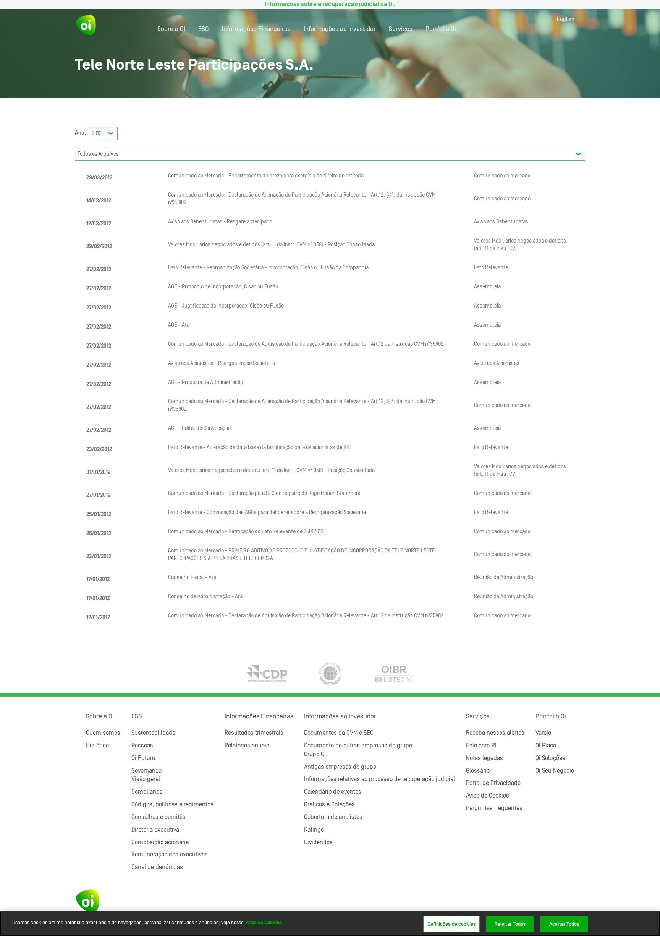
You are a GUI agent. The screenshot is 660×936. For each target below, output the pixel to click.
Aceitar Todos (564, 923)
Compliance (146, 792)
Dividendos (318, 842)
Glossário (478, 771)
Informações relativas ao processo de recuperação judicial (379, 779)
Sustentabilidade (153, 733)
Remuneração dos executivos (169, 854)
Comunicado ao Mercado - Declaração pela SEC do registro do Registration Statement (264, 493)
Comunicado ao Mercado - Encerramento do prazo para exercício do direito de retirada (266, 176)
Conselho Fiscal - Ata (192, 577)
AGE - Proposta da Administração (205, 382)
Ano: (80, 133)
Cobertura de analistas (333, 817)
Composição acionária (160, 842)
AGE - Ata (178, 325)
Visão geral (145, 779)
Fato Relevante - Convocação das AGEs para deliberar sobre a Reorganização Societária (267, 512)
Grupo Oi (315, 754)
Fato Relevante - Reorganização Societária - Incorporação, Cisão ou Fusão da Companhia (268, 267)
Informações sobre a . (330, 4)
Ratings (314, 830)
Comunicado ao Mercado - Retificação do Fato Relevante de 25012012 (246, 531)
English (565, 19)
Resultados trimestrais (254, 733)
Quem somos (103, 733)
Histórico (97, 745)
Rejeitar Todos (510, 923)
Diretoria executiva (155, 830)
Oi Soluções (550, 758)
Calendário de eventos (332, 792)
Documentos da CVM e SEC (339, 733)
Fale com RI (481, 745)
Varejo (543, 733)
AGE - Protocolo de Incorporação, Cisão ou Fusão (223, 287)
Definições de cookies (451, 923)
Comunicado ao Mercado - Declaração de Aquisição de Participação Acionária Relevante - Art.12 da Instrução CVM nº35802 (305, 344)
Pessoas (142, 745)
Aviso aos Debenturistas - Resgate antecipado (220, 222)
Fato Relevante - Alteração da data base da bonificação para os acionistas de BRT (260, 447)
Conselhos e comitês (158, 817)
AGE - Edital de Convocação (199, 428)
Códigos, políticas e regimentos (172, 804)
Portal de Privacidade (493, 783)
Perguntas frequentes (494, 808)
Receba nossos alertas (495, 733)
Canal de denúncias (157, 867)
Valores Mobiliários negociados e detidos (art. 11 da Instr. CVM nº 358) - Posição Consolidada (271, 244)
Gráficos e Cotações (329, 804)
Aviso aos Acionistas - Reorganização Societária (221, 363)
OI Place (545, 745)
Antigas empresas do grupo (340, 767)
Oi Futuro (143, 758)
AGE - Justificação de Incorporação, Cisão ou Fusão (226, 306)
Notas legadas (484, 758)
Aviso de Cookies (487, 796)
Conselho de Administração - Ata (205, 596)
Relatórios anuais (247, 745)
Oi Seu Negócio (554, 771)
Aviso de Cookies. (264, 922)
